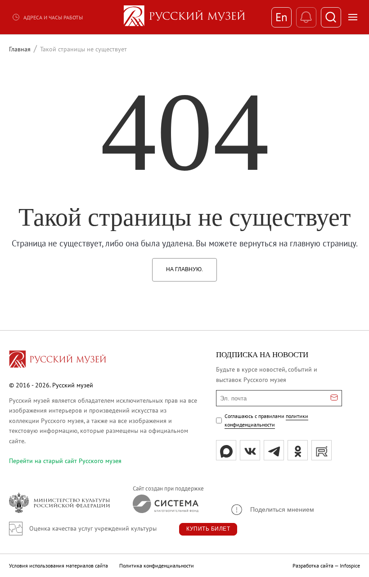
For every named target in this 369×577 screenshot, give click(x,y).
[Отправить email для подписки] (334, 398)
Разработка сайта (312, 565)
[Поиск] (331, 17)
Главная (20, 49)
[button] (272, 509)
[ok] (298, 450)
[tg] (274, 450)
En (281, 17)
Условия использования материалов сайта (58, 565)
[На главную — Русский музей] (184, 17)
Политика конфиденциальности (156, 565)
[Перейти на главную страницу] (57, 360)
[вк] (250, 450)
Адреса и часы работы (53, 17)
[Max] (226, 450)
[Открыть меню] (353, 17)
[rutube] (321, 450)
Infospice (350, 565)
